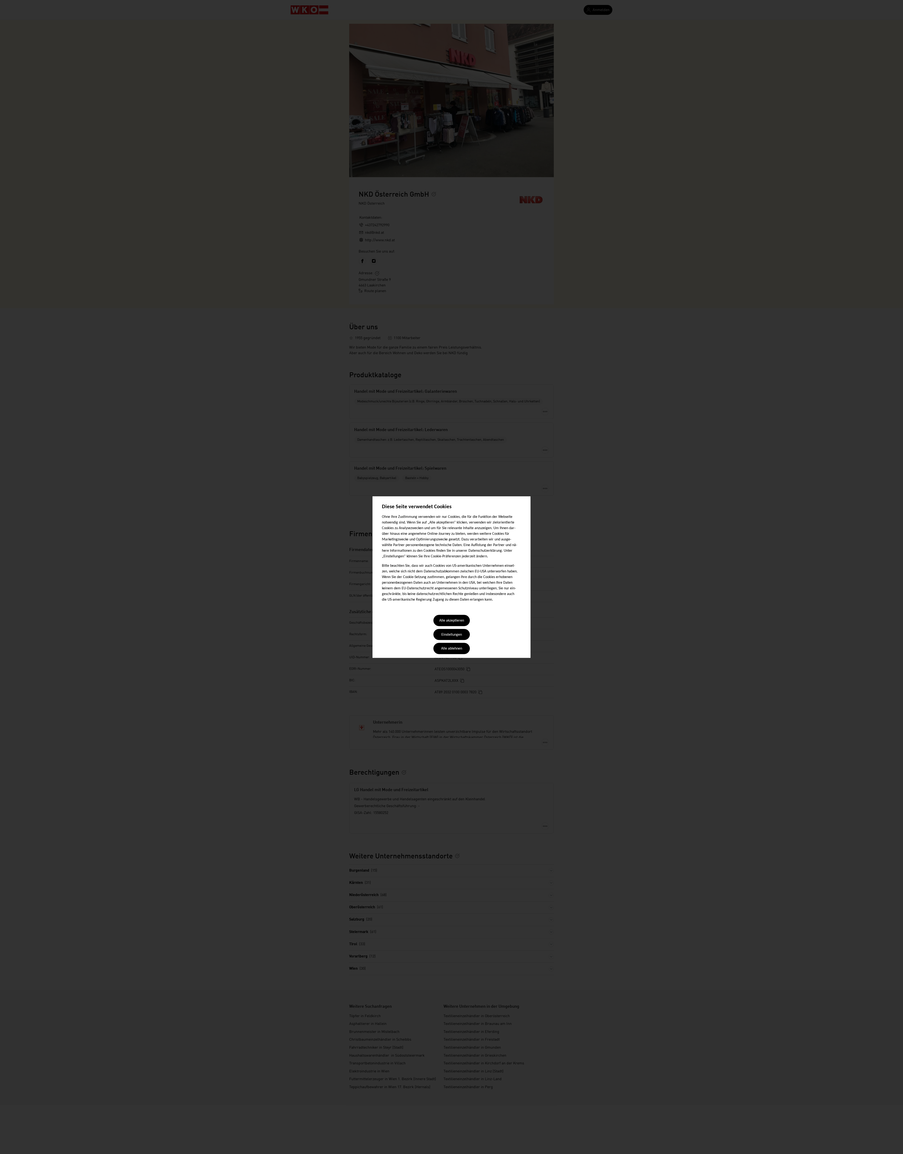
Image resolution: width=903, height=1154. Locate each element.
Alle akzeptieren (451, 621)
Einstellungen (451, 635)
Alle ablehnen (451, 649)
